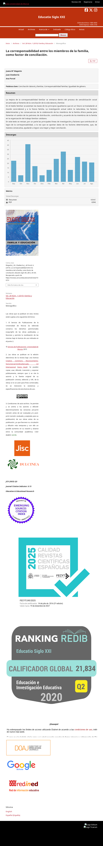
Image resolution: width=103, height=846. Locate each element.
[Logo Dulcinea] (23, 463)
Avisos (81, 29)
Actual (21, 29)
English (9, 811)
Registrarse (88, 2)
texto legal (22, 367)
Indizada (57, 29)
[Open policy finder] (22, 448)
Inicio (8, 43)
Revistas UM (76, 2)
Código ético (70, 29)
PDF (93, 61)
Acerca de (43, 29)
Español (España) (13, 815)
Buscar (63, 35)
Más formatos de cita (15, 285)
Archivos (31, 29)
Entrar (97, 2)
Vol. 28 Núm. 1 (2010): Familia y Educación (37, 43)
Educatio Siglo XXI (51, 17)
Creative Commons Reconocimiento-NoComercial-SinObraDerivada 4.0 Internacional (22, 364)
